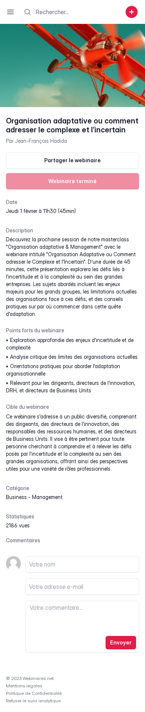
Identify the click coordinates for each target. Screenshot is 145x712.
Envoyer (121, 642)
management (47, 497)
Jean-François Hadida (41, 141)
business (16, 497)
